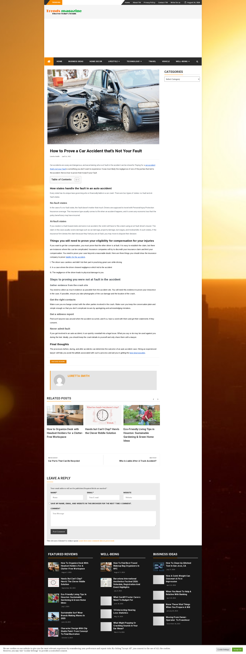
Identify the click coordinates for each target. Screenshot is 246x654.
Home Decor (96, 61)
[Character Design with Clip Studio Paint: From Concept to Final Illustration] (53, 632)
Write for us (175, 2)
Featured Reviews (58, 362)
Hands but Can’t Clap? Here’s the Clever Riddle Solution (73, 581)
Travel (152, 61)
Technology (133, 61)
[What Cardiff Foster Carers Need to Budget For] (106, 600)
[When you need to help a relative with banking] (158, 595)
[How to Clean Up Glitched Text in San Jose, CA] (158, 566)
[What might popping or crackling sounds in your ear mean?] (106, 626)
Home (127, 2)
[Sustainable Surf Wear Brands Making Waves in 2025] (53, 616)
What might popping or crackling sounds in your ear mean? (125, 626)
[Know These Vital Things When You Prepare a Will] (158, 608)
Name (54, 492)
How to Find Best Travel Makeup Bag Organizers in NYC (126, 566)
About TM (137, 2)
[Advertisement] (123, 38)
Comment (55, 508)
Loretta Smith (54, 156)
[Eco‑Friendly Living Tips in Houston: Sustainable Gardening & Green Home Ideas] (53, 598)
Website (127, 492)
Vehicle (166, 61)
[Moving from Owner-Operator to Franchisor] (158, 621)
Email (90, 492)
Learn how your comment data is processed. (96, 540)
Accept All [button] (237, 649)
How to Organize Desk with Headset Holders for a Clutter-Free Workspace (65, 433)
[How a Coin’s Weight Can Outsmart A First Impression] (158, 579)
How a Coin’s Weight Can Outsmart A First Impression (178, 579)
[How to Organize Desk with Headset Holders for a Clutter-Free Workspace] (53, 566)
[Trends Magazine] (49, 61)
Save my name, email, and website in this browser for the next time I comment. (91, 503)
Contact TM (163, 2)
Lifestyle (113, 61)
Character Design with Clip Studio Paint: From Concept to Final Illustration (74, 631)
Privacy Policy (149, 2)
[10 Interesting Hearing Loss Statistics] (106, 613)
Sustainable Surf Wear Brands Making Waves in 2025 (73, 615)
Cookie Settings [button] (223, 649)
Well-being (182, 61)
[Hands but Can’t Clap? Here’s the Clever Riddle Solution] (53, 582)
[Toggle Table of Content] (76, 179)
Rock (65, 2)
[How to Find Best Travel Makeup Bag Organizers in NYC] (106, 566)
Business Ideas (75, 61)
